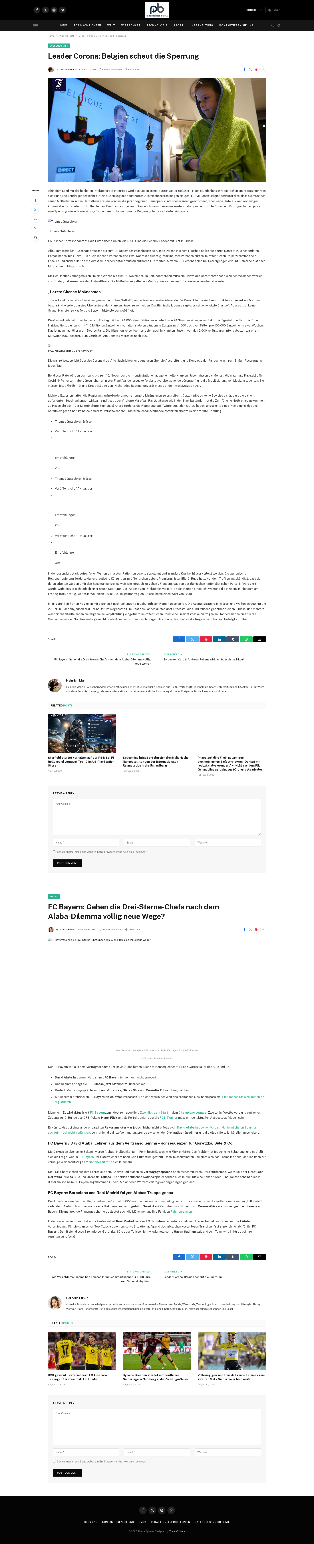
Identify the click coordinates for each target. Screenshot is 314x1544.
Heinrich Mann (66, 69)
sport (54, 896)
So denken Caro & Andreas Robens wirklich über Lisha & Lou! (204, 659)
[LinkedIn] (35, 219)
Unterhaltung (201, 25)
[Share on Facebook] (244, 69)
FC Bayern (97, 1112)
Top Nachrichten (87, 25)
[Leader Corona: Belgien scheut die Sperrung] (157, 130)
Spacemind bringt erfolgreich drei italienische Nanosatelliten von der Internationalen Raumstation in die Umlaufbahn (156, 761)
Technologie (157, 25)
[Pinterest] (35, 228)
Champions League (192, 1112)
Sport (178, 25)
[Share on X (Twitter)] (250, 69)
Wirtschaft (130, 25)
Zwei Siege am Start (154, 1112)
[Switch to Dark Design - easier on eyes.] (272, 25)
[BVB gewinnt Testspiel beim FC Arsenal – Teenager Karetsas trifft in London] (82, 1351)
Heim (63, 25)
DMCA (142, 1522)
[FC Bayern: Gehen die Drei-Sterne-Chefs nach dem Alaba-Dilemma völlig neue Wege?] (157, 990)
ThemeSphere (177, 1531)
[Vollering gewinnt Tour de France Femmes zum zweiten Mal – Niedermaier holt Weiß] (232, 1351)
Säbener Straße (100, 1162)
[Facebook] (35, 200)
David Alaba (186, 1127)
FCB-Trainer (169, 1117)
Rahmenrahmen (181, 1211)
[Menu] (35, 25)
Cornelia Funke (67, 929)
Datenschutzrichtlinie (212, 1522)
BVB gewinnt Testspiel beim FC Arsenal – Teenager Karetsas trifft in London (77, 1377)
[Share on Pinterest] (256, 69)
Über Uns (91, 1522)
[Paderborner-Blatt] (157, 10)
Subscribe (254, 10)
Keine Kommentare (112, 69)
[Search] (279, 25)
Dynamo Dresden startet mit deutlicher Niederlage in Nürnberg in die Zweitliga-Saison (156, 1377)
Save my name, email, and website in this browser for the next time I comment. (102, 851)
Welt (111, 25)
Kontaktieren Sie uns (236, 25)
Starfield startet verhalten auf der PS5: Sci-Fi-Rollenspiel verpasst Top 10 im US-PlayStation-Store (81, 761)
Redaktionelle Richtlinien (170, 1522)
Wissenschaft (59, 46)
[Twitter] (35, 209)
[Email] (35, 237)
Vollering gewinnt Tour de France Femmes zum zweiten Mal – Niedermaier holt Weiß (231, 1377)
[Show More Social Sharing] (263, 69)
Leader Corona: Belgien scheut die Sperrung (193, 1276)
